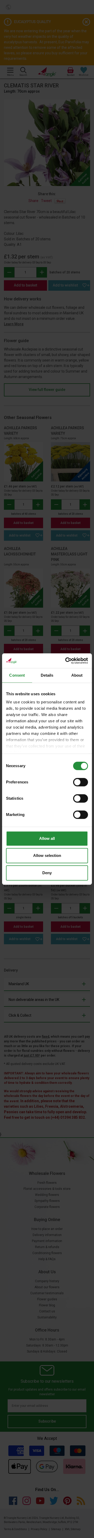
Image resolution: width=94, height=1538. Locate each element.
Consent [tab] (17, 675)
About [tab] (77, 675)
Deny (47, 873)
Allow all (47, 838)
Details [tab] (47, 675)
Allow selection (47, 855)
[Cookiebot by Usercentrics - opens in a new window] (66, 660)
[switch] (80, 782)
